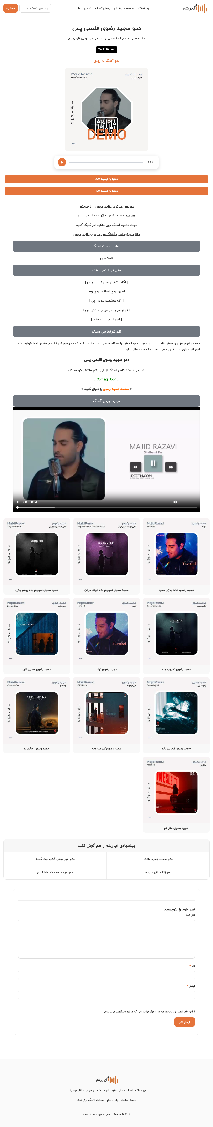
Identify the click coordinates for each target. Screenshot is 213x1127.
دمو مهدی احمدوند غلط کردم (55, 872)
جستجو (10, 8)
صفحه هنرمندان (124, 8)
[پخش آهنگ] (62, 162)
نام (192, 966)
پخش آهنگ (102, 8)
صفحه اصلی (138, 38)
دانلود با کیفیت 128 (106, 190)
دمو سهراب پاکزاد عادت (158, 858)
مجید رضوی (116, 215)
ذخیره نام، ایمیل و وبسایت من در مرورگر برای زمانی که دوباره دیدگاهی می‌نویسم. (149, 1011)
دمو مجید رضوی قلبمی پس (114, 206)
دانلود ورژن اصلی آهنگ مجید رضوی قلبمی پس (106, 234)
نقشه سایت (128, 1099)
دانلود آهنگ (145, 8)
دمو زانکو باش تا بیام (158, 872)
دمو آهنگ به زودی (115, 38)
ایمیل (191, 986)
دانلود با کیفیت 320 (106, 179)
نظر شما (190, 915)
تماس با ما (85, 8)
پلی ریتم (112, 1099)
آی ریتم (85, 206)
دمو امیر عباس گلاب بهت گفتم (55, 858)
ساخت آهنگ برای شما (90, 1099)
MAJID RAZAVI (106, 49)
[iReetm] (195, 8)
